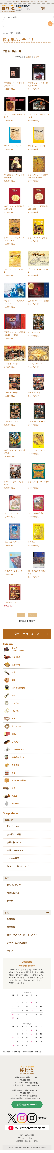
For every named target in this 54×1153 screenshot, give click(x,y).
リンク (10, 951)
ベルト (14, 719)
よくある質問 (13, 858)
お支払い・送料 (14, 834)
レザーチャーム (18, 749)
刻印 (13, 680)
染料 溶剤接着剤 (18, 688)
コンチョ (15, 703)
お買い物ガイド (14, 842)
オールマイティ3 (34, 393)
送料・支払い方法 (27, 1135)
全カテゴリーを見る (27, 634)
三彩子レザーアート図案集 (38, 301)
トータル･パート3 (11, 364)
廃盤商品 (15, 803)
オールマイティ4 (11, 602)
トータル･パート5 (11, 393)
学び (7, 878)
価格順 (28, 57)
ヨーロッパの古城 (11, 513)
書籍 (11, 33)
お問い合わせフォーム (27, 1104)
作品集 (10, 901)
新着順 (36, 57)
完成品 (14, 796)
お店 (7, 912)
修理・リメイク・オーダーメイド (22, 935)
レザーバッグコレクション (38, 238)
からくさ (31, 542)
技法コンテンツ (14, 885)
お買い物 (9, 820)
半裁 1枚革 (16, 657)
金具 (13, 695)
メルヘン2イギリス (11, 542)
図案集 (18, 33)
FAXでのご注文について (18, 866)
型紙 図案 (15, 765)
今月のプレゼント (15, 850)
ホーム (5, 33)
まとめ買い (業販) (19, 780)
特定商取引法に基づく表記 (27, 1141)
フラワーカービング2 (36, 450)
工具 (13, 672)
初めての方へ (13, 826)
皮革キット (16, 665)
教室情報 (11, 927)
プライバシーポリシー (27, 1138)
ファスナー (16, 742)
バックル (15, 711)
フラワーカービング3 (36, 146)
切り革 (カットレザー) (18, 649)
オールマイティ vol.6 (36, 421)
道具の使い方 (13, 893)
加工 (13, 788)
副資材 (14, 734)
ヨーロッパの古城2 (35, 513)
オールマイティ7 (34, 332)
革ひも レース (17, 726)
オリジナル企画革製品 (17, 943)
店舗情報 (11, 919)
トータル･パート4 (35, 364)
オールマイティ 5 (11, 421)
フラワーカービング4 (12, 146)
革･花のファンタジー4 (13, 571)
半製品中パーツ (18, 757)
